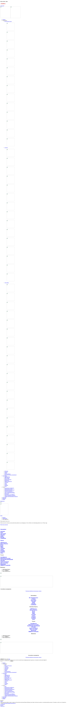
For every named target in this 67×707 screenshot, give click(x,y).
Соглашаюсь (2, 704)
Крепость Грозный (8, 479)
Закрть (1, 701)
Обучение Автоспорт (8, 490)
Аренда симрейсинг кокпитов (10, 495)
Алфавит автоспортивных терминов (11, 496)
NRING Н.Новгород (8, 481)
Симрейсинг (3, 538)
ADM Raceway (7, 476)
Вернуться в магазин (4, 524)
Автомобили (3, 529)
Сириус (2, 549)
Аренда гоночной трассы (9, 491)
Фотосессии (7, 493)
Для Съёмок (3, 533)
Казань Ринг (7, 480)
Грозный (2, 550)
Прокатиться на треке (5, 558)
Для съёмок (7, 282)
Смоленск (6, 482)
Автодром (2, 531)
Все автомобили (7, 473)
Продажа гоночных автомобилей (10, 474)
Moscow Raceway (4, 543)
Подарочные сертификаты (9, 687)
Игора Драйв (7, 478)
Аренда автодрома (4, 561)
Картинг (2, 537)
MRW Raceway (7, 477)
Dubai (6, 486)
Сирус (6, 483)
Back (5, 664)
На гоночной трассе (8, 21)
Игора (1, 544)
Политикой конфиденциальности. (10, 703)
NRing (1, 547)
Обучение (6, 471)
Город (1, 532)
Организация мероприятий (9, 489)
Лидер (6, 484)
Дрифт (1, 535)
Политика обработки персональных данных (33, 657)
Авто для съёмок (4, 562)
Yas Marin (6, 485)
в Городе (6, 147)
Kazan (1, 546)
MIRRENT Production (5, 565)
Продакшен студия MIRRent (10, 494)
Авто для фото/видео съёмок (10, 492)
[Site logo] (5, 17)
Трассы (2, 540)
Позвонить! (2, 501)
